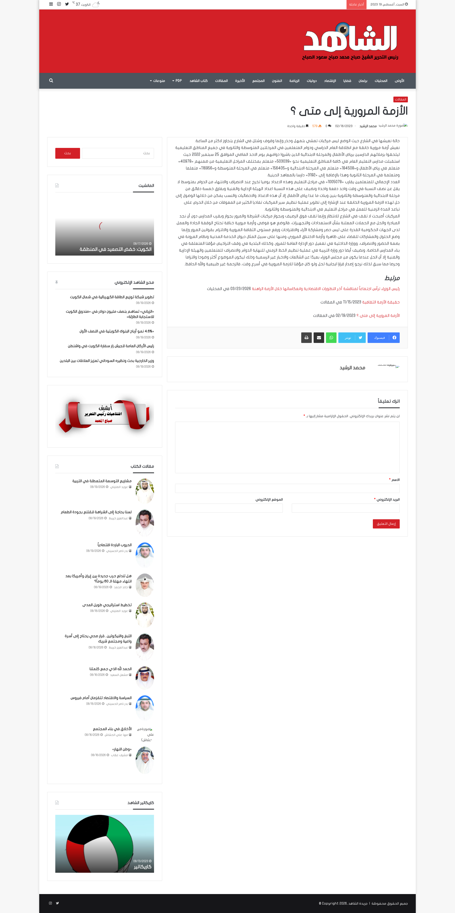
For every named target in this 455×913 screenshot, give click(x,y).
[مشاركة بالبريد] (319, 337)
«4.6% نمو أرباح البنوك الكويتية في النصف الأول (117, 331)
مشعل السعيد (119, 674)
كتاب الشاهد (199, 81)
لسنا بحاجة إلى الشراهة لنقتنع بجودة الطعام (96, 512)
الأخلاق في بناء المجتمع (112, 729)
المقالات (221, 81)
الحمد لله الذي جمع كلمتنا (111, 669)
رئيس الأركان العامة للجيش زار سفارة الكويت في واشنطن (111, 346)
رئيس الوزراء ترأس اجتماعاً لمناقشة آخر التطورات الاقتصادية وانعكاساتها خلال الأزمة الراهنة (325, 289)
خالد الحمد (121, 587)
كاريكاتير (142, 866)
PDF (179, 81)
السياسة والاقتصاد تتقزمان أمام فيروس (101, 698)
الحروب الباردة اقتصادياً (115, 545)
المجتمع (258, 81)
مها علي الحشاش (116, 735)
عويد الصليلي (119, 487)
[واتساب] (331, 337)
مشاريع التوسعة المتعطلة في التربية (102, 481)
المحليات (381, 81)
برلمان (363, 81)
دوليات (312, 81)
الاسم (394, 480)
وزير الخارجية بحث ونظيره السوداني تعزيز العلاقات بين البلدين (107, 361)
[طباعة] (306, 337)
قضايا (347, 81)
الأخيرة (240, 81)
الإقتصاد (330, 81)
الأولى (399, 81)
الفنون (277, 81)
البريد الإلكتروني (387, 499)
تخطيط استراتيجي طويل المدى (107, 605)
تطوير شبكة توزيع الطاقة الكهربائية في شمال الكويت (112, 297)
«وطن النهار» (122, 749)
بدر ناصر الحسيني (117, 551)
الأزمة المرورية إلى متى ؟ (378, 315)
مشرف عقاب (119, 755)
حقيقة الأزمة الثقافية (381, 302)
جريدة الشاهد (358, 903)
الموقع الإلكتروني (269, 499)
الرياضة (294, 81)
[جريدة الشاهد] (350, 41)
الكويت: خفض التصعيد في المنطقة (115, 249)
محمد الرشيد (368, 126)
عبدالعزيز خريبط (118, 518)
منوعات (159, 81)
